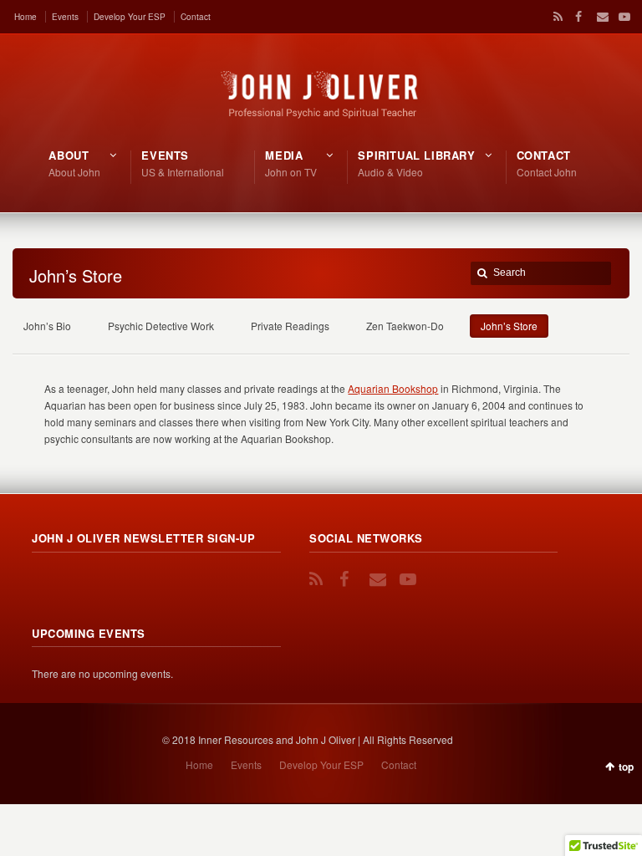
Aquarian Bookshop (393, 388)
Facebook (576, 16)
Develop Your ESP (130, 17)
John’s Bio (47, 325)
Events (65, 17)
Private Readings (290, 325)
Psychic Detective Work (161, 325)
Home (25, 17)
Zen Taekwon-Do (405, 325)
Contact (196, 17)
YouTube (619, 16)
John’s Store (509, 325)
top (626, 766)
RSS (555, 16)
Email (598, 16)
